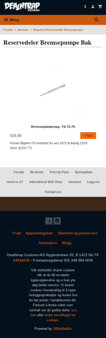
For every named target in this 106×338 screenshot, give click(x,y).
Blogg (66, 243)
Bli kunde (36, 172)
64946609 (21, 260)
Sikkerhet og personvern (78, 233)
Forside (8, 29)
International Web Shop (45, 182)
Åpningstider (84, 172)
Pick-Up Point (59, 172)
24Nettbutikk (62, 329)
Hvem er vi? (14, 182)
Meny (14, 20)
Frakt (17, 233)
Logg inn (93, 182)
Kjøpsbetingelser (39, 233)
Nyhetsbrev (48, 243)
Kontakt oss (53, 192)
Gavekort (74, 182)
